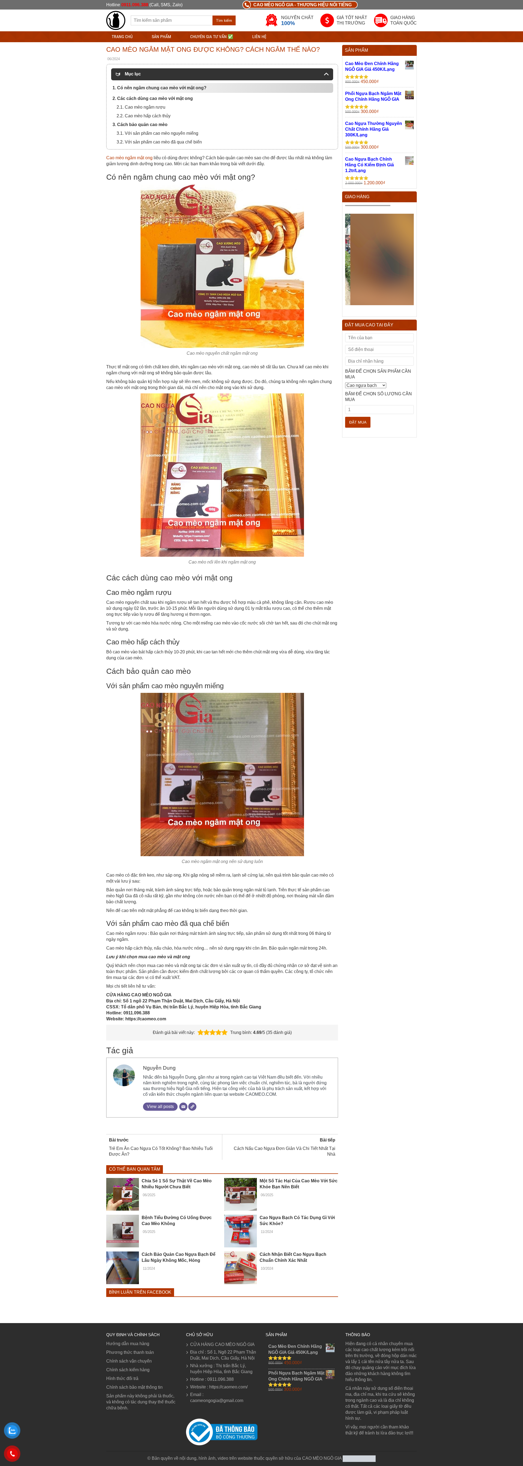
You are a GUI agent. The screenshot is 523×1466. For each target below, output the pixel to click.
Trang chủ (122, 36)
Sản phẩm (161, 36)
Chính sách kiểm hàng (128, 1369)
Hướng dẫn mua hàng (127, 1343)
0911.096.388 (134, 4)
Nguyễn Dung (159, 1068)
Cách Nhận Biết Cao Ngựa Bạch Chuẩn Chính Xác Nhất (293, 1257)
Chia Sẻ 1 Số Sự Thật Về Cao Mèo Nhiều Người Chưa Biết (177, 1184)
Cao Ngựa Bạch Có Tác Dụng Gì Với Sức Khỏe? (297, 1220)
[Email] (183, 1107)
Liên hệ (259, 36)
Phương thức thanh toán (130, 1352)
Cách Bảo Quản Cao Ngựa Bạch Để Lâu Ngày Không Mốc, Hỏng (178, 1257)
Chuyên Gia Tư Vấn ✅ (211, 36)
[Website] (192, 1107)
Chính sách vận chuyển (129, 1361)
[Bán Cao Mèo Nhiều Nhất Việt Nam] (115, 19)
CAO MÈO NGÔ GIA (322, 1458)
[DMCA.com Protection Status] (359, 1458)
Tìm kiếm (224, 20)
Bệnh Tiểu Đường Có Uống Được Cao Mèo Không (177, 1220)
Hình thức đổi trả (122, 1378)
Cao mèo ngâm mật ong (129, 157)
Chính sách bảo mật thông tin (134, 1387)
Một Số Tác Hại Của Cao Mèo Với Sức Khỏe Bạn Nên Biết (298, 1184)
